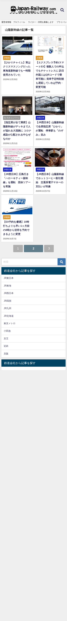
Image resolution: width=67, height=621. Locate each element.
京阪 (6, 353)
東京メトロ (9, 323)
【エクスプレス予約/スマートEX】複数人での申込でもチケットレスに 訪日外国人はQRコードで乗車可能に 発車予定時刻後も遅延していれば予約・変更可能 (50, 74)
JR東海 (7, 286)
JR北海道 (9, 316)
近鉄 (6, 346)
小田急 (7, 331)
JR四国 (7, 301)
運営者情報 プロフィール (13, 22)
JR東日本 (9, 278)
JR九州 (7, 308)
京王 (6, 338)
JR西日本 (9, 293)
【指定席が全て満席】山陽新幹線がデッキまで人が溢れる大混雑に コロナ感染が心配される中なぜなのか (17, 130)
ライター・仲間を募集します (41, 22)
